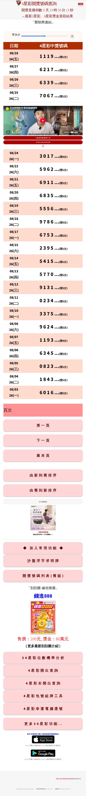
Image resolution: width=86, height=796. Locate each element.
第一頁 (44, 425)
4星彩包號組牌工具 (44, 696)
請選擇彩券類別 (80, 5)
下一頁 (44, 440)
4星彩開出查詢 (43, 670)
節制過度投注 (77, 779)
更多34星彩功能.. (43, 724)
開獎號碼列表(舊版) (43, 576)
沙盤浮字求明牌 (43, 561)
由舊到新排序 (44, 490)
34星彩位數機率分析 (43, 658)
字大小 (16, 34)
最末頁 (44, 455)
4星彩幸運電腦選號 (44, 709)
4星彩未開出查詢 (43, 683)
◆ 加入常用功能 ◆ (43, 548)
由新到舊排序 (44, 475)
